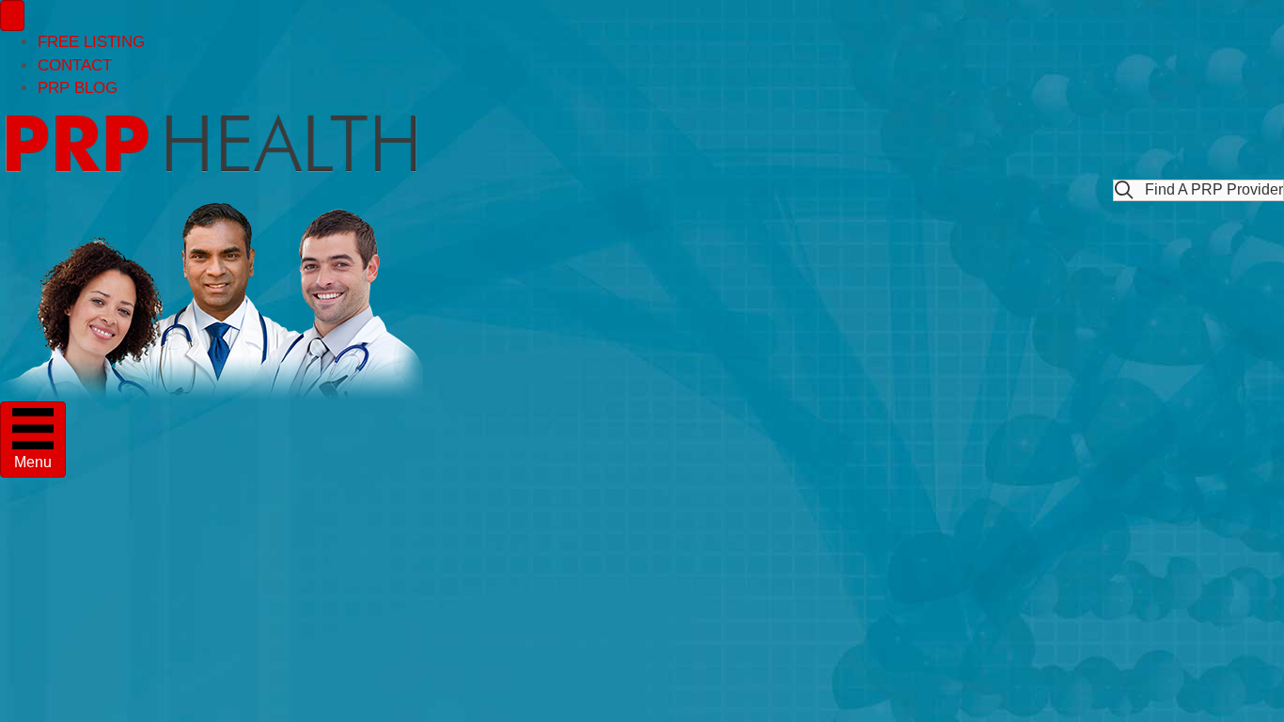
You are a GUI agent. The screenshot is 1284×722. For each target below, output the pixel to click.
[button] (1198, 190)
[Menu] (12, 15)
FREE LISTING (91, 42)
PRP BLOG (77, 88)
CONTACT (75, 65)
